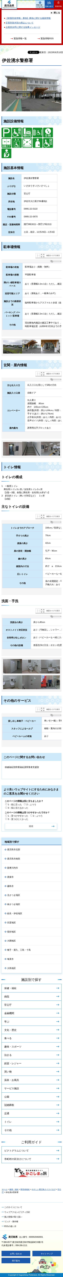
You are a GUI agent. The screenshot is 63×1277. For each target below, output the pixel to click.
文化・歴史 (10, 1030)
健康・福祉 (14, 1189)
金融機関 (9, 1013)
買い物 (8, 1071)
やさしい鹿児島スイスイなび (44, 1189)
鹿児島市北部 (13, 849)
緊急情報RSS (47, 38)
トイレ (8, 1122)
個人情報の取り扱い (13, 1217)
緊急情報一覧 (20, 38)
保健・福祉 (10, 988)
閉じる (57, 12)
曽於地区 (11, 931)
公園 (6, 1097)
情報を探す (49, 6)
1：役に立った (15, 804)
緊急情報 (58, 6)
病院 (6, 996)
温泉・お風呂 (11, 1080)
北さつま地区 (13, 895)
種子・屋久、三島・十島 (19, 950)
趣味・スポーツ (12, 1046)
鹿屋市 (10, 877)
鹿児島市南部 (13, 858)
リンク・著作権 (11, 1221)
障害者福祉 (25, 1189)
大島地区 (11, 968)
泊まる (8, 1055)
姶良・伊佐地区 (14, 913)
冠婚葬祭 (9, 1105)
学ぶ (6, 1021)
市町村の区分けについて (17, 1159)
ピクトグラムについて (16, 1150)
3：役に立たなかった (18, 808)
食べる (8, 1038)
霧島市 (10, 886)
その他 (8, 1130)
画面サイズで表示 (53, 255)
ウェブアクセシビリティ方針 (17, 1212)
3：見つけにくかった (18, 819)
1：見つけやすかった (18, 816)
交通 (6, 1113)
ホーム (4, 1189)
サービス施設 (11, 1088)
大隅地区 (11, 940)
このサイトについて (13, 1207)
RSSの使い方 (10, 1226)
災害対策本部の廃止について (19, 23)
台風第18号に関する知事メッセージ (23, 27)
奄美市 (10, 959)
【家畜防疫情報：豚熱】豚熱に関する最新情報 (28, 18)
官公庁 (8, 1005)
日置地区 (11, 922)
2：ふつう (31, 804)
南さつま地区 (13, 904)
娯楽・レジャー (12, 1063)
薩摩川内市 (12, 868)
